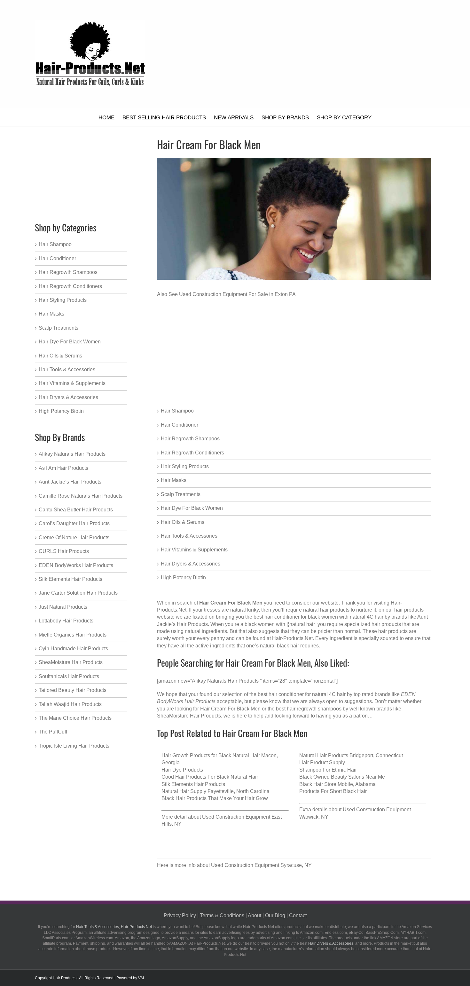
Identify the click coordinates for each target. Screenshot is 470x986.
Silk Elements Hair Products (193, 784)
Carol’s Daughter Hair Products (74, 523)
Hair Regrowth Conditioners (192, 452)
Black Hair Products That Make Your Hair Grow (214, 798)
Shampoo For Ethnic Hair (328, 770)
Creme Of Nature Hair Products (74, 537)
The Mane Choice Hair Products (75, 718)
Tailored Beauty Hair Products (72, 690)
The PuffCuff (53, 731)
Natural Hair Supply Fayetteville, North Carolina (215, 791)
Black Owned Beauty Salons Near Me (342, 777)
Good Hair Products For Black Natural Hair (209, 777)
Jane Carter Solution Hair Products (78, 593)
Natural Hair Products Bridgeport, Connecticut (351, 755)
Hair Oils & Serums (182, 522)
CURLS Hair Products (64, 551)
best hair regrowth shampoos (308, 708)
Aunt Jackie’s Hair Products (70, 482)
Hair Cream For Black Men (230, 708)
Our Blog (275, 915)
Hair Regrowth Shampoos (190, 438)
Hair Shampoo (177, 410)
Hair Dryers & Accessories (190, 563)
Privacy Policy (180, 915)
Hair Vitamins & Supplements (194, 549)
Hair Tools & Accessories (189, 536)
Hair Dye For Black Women (192, 508)
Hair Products (64, 978)
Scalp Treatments (180, 494)
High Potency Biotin (183, 577)
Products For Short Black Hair (333, 791)
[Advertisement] (305, 54)
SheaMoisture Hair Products (189, 715)
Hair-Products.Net (292, 638)
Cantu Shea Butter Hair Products (76, 509)
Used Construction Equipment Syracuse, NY (261, 865)
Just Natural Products (63, 607)
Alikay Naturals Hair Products (72, 454)
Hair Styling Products (185, 466)
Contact (298, 915)
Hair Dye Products (182, 770)
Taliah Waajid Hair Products (70, 704)
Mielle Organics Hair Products (72, 634)
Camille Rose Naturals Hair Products (80, 496)
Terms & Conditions (222, 915)
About (254, 915)
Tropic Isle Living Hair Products (74, 746)
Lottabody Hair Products (66, 620)
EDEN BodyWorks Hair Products (76, 565)
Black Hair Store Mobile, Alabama (337, 784)
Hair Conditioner (179, 425)
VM (141, 978)
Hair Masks (173, 480)
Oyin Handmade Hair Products (73, 648)
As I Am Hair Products (63, 468)
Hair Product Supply (322, 762)
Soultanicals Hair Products (69, 676)
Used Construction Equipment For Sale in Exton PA (237, 294)
